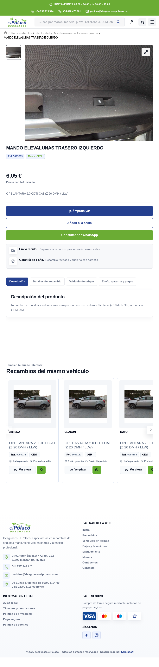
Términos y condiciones (19, 608)
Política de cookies (15, 624)
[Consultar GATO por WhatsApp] (152, 470)
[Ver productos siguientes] (151, 429)
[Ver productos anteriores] (8, 429)
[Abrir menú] (152, 22)
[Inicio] (5, 33)
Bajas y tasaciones (94, 546)
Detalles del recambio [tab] (47, 281)
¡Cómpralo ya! (79, 211)
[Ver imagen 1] (13, 52)
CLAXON (70, 431)
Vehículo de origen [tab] (81, 281)
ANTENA (14, 431)
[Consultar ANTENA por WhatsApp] (41, 470)
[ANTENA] (32, 404)
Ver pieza (25, 469)
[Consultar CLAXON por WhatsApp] (96, 470)
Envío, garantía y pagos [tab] (117, 281)
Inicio (86, 529)
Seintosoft (127, 651)
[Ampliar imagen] (146, 52)
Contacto (88, 567)
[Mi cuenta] (132, 22)
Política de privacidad (17, 613)
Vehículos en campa (95, 540)
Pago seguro (11, 619)
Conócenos (90, 562)
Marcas (87, 557)
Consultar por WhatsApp (79, 235)
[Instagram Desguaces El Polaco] (96, 635)
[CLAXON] (88, 404)
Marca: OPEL (35, 156)
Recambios (89, 535)
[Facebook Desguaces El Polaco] (86, 635)
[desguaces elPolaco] (17, 22)
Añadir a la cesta (79, 223)
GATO (124, 431)
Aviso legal (10, 602)
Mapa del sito (91, 551)
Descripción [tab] (17, 281)
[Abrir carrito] (142, 22)
